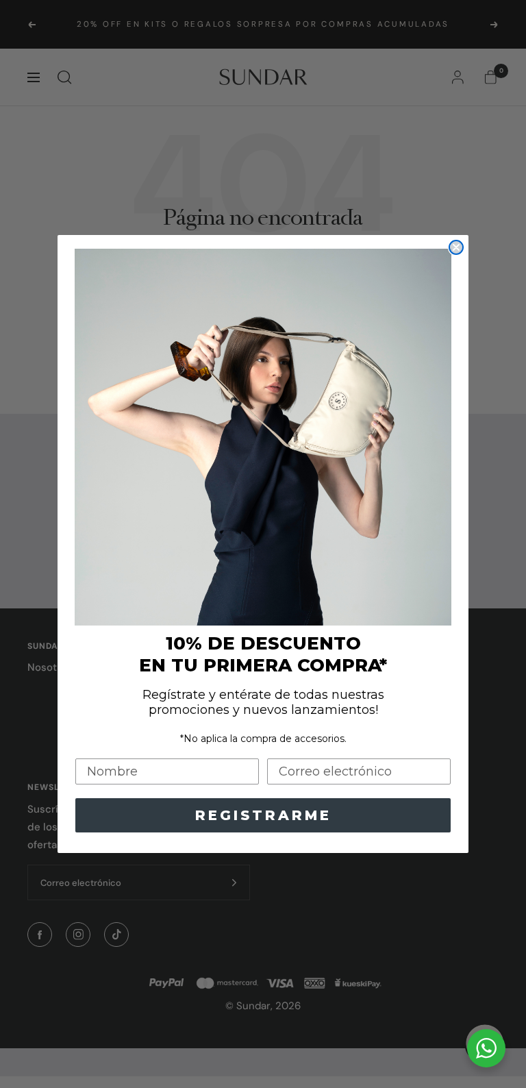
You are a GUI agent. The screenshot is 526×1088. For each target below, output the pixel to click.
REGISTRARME (263, 815)
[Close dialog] (456, 247)
